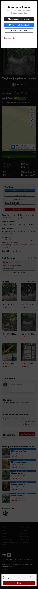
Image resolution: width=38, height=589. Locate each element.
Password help (9, 38)
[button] (19, 30)
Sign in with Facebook (20, 25)
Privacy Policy (22, 579)
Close (19, 583)
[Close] (34, 4)
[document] (19, 580)
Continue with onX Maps (20, 19)
